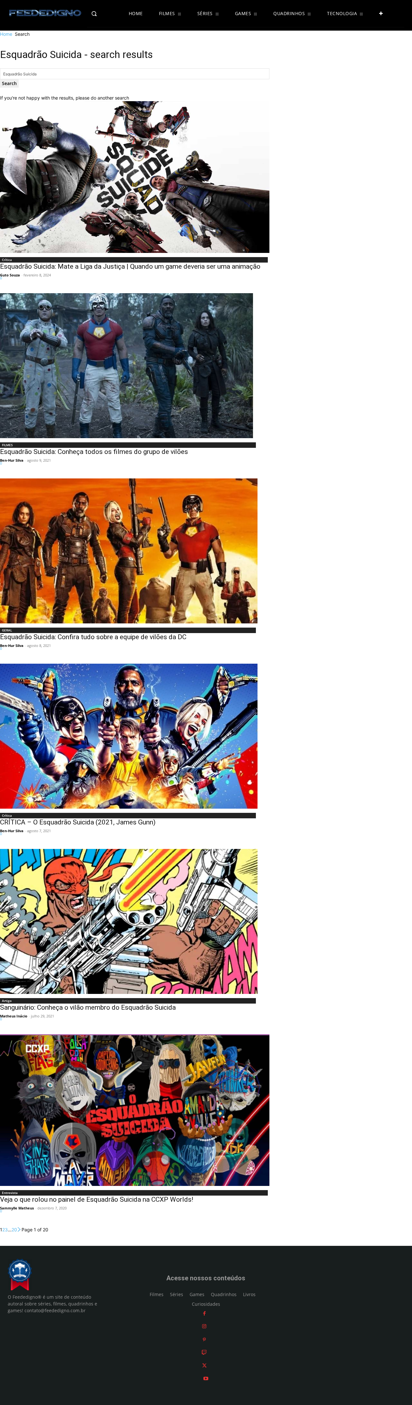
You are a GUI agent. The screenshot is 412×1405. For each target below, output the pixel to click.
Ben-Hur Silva (11, 460)
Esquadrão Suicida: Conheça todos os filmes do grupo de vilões (94, 452)
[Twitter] (204, 1365)
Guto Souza (10, 275)
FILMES (7, 445)
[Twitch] (204, 1352)
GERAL (7, 630)
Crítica (7, 259)
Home (6, 34)
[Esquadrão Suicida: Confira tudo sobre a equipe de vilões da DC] (129, 550)
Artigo (7, 1000)
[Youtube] (205, 1378)
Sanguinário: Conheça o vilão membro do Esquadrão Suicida (88, 1007)
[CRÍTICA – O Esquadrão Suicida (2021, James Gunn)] (129, 736)
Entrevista (10, 1192)
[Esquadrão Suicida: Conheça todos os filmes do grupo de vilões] (129, 365)
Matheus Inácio (13, 1016)
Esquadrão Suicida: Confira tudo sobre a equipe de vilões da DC (93, 637)
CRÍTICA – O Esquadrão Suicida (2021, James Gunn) (77, 822)
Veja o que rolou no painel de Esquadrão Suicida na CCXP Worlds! (96, 1199)
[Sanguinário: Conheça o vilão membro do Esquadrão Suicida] (129, 921)
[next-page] (19, 1229)
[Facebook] (204, 1313)
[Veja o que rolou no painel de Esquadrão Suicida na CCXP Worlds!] (134, 1110)
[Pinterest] (204, 1339)
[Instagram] (204, 1326)
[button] (105, 13)
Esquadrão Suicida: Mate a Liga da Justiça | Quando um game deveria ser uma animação (130, 266)
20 (14, 1229)
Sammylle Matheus (17, 1208)
